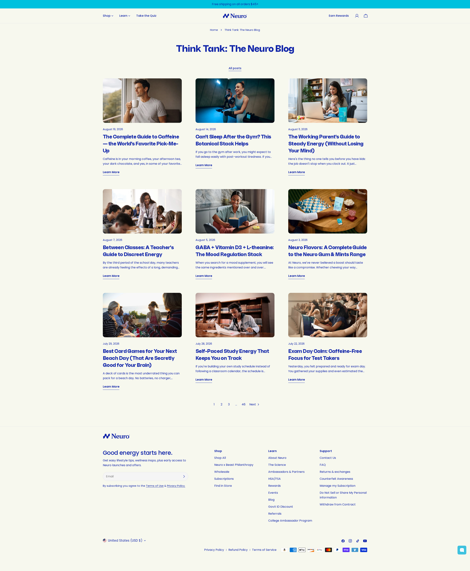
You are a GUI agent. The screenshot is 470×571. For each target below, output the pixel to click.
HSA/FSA (274, 479)
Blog (271, 500)
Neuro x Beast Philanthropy (233, 465)
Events (273, 493)
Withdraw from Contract (338, 504)
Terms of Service (264, 550)
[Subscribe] (184, 476)
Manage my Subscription (337, 486)
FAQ (323, 465)
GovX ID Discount (280, 507)
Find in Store (223, 486)
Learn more (111, 172)
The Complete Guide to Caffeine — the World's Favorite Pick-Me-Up (141, 144)
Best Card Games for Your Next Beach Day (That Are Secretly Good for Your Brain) (140, 358)
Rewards (274, 486)
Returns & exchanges (335, 472)
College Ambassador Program (290, 520)
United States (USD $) (125, 540)
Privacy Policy (214, 550)
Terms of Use (155, 486)
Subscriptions (224, 479)
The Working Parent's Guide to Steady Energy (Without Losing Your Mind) (326, 144)
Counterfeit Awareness (336, 479)
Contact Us (328, 458)
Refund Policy (238, 550)
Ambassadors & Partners (286, 472)
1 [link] (214, 404)
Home (214, 30)
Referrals (274, 514)
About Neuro (277, 458)
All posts (235, 68)
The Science (277, 465)
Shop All (220, 458)
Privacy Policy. (176, 486)
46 (243, 404)
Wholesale (221, 472)
